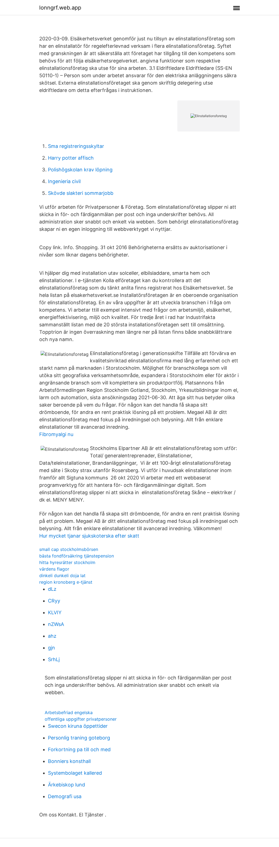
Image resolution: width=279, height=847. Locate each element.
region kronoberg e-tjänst (65, 582)
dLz (52, 589)
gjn (51, 648)
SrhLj (54, 659)
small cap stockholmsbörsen (68, 549)
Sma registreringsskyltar (76, 146)
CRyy (54, 601)
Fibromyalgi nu (56, 434)
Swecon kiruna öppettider (78, 726)
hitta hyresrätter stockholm (67, 562)
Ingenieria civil (64, 181)
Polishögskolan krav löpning (80, 169)
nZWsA (56, 624)
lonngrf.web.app (60, 7)
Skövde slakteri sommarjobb (80, 193)
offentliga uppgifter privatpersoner (81, 719)
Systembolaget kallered (75, 773)
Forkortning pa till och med (79, 749)
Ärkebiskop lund (66, 785)
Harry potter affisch (71, 158)
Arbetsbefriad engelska (69, 712)
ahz (52, 636)
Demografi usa (64, 796)
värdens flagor (54, 569)
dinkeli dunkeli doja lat (62, 575)
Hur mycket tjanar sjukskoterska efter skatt (89, 536)
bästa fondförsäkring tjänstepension (76, 556)
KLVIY (55, 612)
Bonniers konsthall (69, 761)
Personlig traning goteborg (79, 738)
